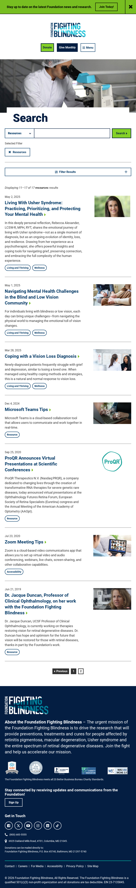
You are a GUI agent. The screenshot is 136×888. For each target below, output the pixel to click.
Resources (21, 152)
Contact (10, 866)
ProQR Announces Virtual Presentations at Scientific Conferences (31, 463)
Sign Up (14, 802)
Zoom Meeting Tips (24, 542)
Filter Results (67, 172)
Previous (62, 671)
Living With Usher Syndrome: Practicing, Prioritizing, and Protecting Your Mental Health (42, 208)
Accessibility (55, 866)
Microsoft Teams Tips (26, 409)
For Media (37, 866)
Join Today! (106, 7)
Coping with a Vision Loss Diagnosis (40, 356)
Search (120, 133)
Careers (22, 866)
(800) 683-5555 (18, 834)
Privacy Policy (75, 866)
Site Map (92, 866)
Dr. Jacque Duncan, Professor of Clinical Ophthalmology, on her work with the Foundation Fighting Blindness (40, 604)
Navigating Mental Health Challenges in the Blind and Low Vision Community (42, 297)
